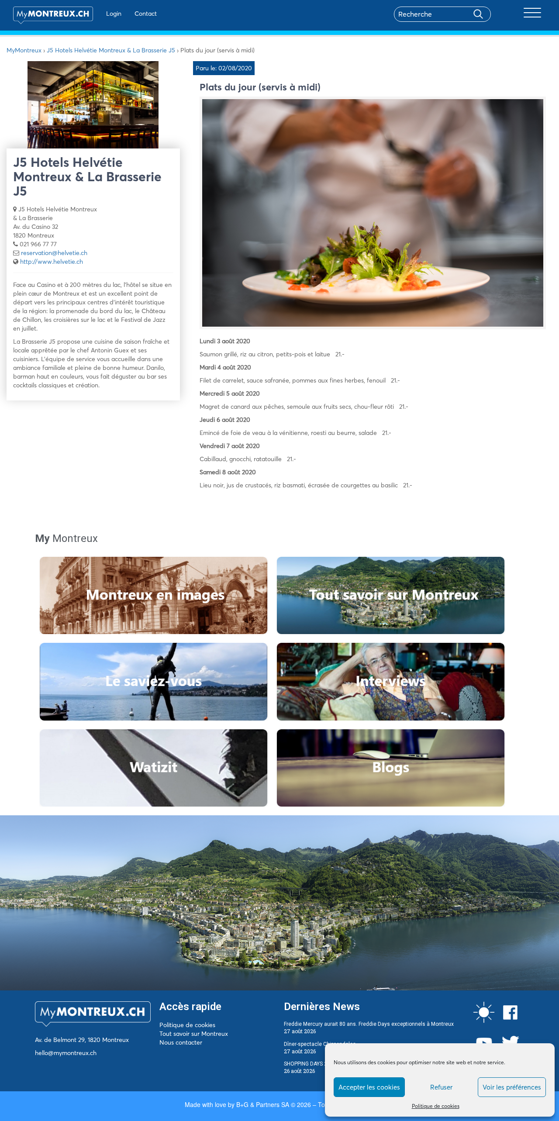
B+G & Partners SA (262, 1104)
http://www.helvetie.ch (51, 262)
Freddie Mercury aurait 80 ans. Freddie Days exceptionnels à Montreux (369, 1024)
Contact (146, 13)
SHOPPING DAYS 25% (309, 1064)
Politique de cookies (435, 1106)
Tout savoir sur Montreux (193, 1034)
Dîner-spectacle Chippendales (320, 1044)
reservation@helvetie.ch (54, 253)
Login (113, 13)
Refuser (441, 1087)
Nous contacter (180, 1042)
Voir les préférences (512, 1087)
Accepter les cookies (369, 1087)
